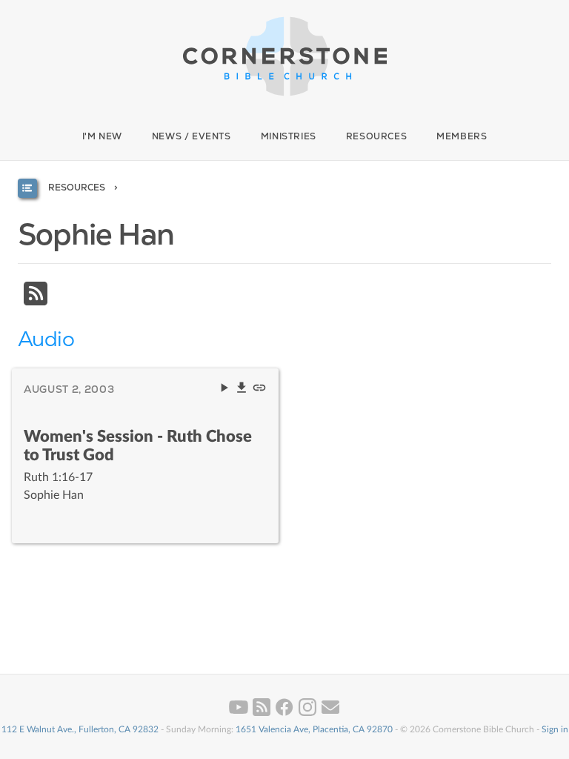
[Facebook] (285, 713)
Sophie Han (54, 495)
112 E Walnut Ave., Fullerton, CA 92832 (80, 729)
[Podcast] (262, 713)
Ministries (288, 136)
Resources (376, 136)
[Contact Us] (330, 713)
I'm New (102, 136)
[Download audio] (243, 391)
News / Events (191, 136)
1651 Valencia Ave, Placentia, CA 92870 (314, 729)
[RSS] (35, 302)
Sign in (555, 729)
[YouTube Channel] (239, 713)
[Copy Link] (259, 391)
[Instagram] (308, 713)
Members (461, 136)
